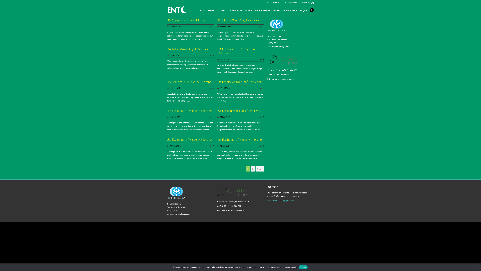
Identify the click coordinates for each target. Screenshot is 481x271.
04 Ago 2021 (175, 146)
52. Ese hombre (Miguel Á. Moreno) (190, 139)
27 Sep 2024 (174, 55)
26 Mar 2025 (225, 26)
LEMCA (248, 10)
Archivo (276, 10)
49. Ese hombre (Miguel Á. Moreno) (190, 110)
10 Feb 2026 (174, 26)
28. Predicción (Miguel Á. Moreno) (239, 82)
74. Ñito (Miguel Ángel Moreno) (187, 49)
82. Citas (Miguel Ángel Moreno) (238, 20)
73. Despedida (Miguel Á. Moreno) (239, 110)
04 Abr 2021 (225, 146)
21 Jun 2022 (174, 117)
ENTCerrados (236, 10)
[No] (478, 267)
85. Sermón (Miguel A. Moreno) (187, 20)
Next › (259, 169)
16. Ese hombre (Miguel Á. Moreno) (240, 139)
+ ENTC (224, 10)
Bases (202, 10)
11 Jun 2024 (174, 88)
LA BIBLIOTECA (290, 10)
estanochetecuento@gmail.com (280, 200)
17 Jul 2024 (224, 59)
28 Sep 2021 (225, 117)
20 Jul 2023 (224, 88)
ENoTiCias (212, 10)
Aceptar (303, 267)
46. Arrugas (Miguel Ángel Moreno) (189, 82)
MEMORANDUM (262, 10)
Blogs (302, 10)
